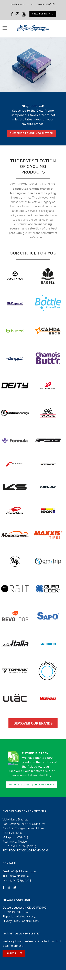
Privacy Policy (11, 921)
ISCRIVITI (11, 953)
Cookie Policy (30, 921)
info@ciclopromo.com (22, 4)
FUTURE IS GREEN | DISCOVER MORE (31, 784)
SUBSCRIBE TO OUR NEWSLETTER (31, 133)
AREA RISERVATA (41, 14)
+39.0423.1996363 (45, 4)
